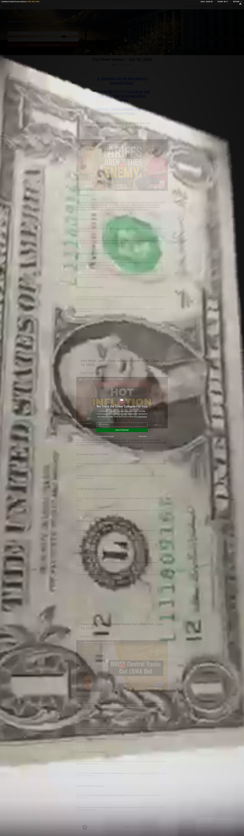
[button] (240, 3)
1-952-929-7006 (33, 1)
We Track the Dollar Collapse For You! (122, 406)
